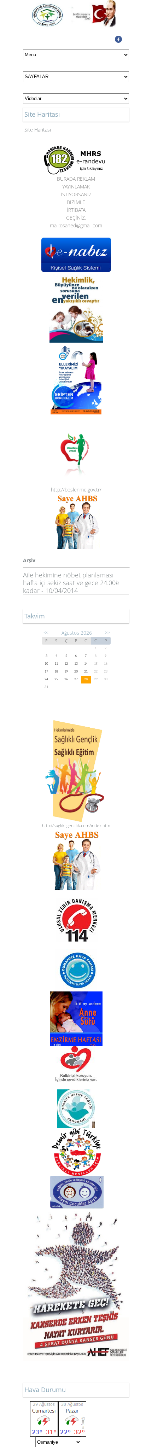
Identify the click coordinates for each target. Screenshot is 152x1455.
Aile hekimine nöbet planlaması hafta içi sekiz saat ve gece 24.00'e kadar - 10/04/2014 (71, 583)
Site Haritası (37, 129)
